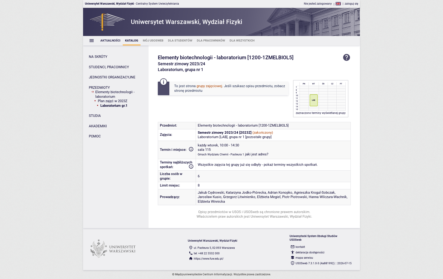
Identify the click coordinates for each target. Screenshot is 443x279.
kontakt (300, 247)
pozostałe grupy (258, 137)
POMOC (95, 136)
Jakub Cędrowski (211, 192)
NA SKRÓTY (98, 57)
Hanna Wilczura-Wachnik (328, 197)
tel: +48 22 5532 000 (207, 253)
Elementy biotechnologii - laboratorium (115, 94)
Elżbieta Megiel (269, 197)
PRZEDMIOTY (99, 88)
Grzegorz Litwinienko (239, 197)
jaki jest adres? (256, 154)
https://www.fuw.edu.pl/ (209, 258)
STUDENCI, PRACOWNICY (109, 67)
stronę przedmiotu (188, 91)
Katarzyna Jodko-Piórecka (246, 192)
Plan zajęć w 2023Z (112, 101)
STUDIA (95, 116)
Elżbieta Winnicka (211, 201)
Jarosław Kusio (210, 197)
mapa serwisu (304, 257)
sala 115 (204, 150)
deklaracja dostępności (310, 252)
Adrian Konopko (280, 192)
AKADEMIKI (98, 126)
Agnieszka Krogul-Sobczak (314, 192)
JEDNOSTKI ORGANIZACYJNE (112, 77)
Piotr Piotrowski (294, 197)
